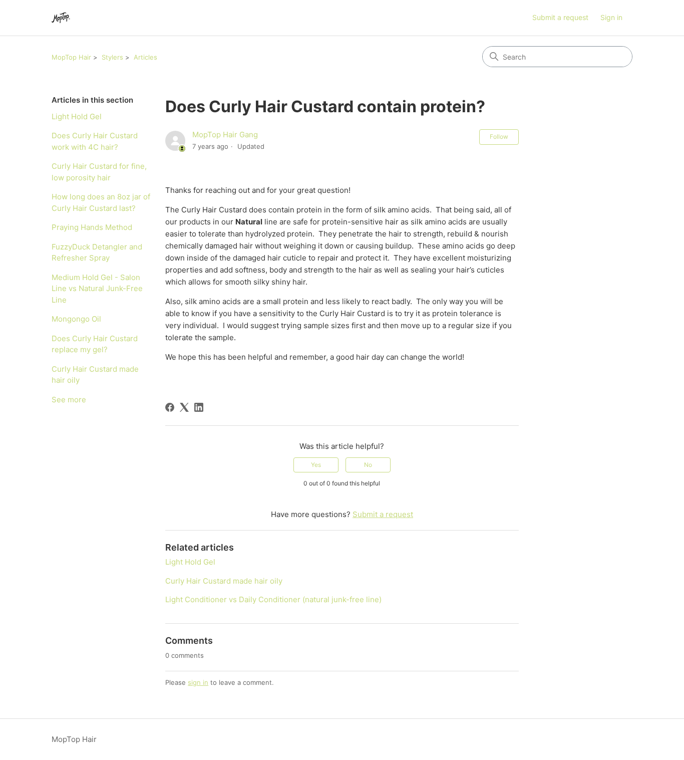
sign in (198, 682)
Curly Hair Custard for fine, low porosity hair (99, 171)
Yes (316, 464)
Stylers (112, 57)
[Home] (61, 18)
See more (69, 399)
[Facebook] (169, 407)
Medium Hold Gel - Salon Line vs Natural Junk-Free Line (97, 289)
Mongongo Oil (76, 319)
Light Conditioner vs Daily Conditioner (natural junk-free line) (273, 599)
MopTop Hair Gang (225, 134)
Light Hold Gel (77, 116)
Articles (145, 57)
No (368, 464)
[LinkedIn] (198, 407)
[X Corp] (184, 407)
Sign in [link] (611, 17)
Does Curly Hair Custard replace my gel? (95, 344)
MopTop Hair (71, 57)
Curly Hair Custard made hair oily (95, 374)
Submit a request (560, 17)
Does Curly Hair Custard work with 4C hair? (95, 141)
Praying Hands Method (92, 227)
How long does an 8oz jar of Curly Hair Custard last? (101, 202)
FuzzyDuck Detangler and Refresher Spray (97, 252)
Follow (499, 136)
